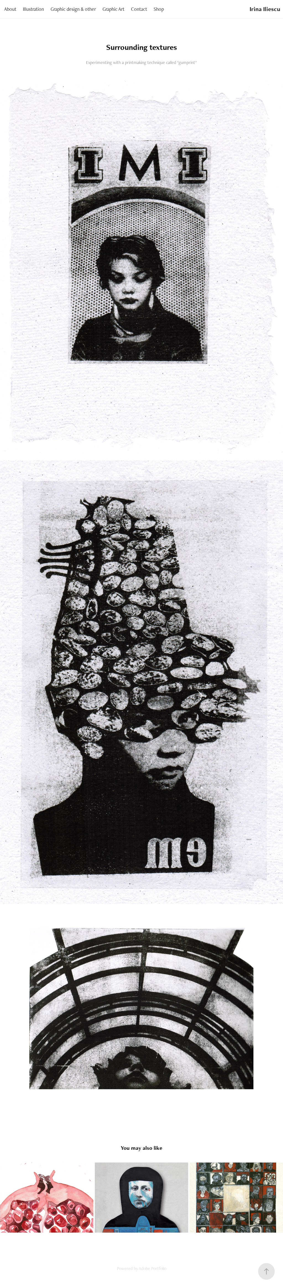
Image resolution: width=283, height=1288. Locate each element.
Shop (159, 9)
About (10, 9)
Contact (139, 9)
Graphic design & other (73, 9)
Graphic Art (113, 9)
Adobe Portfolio (152, 1268)
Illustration (33, 9)
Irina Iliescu (265, 9)
